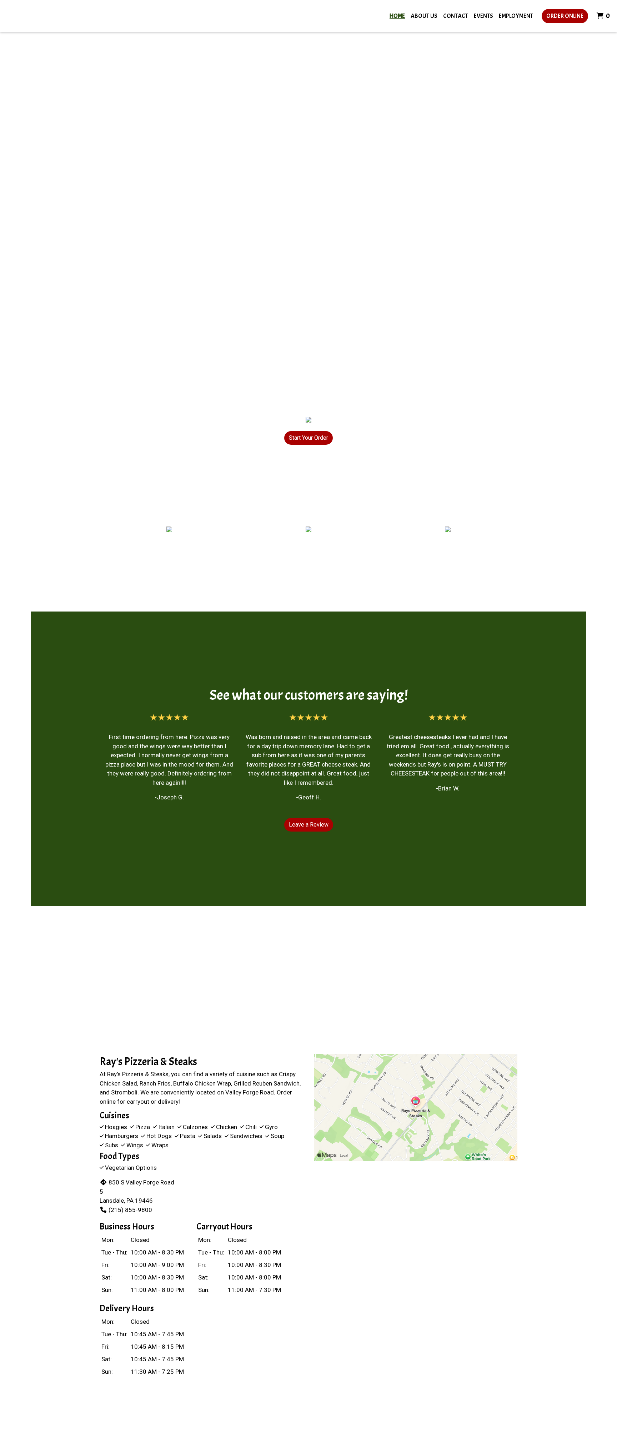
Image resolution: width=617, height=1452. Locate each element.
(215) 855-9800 (130, 1209)
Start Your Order (308, 437)
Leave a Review (308, 824)
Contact (455, 16)
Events (483, 16)
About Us (424, 16)
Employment (516, 16)
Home (397, 16)
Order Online (564, 16)
